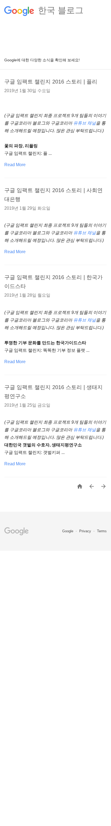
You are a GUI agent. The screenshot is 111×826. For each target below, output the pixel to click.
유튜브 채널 (84, 123)
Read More (15, 164)
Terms (102, 531)
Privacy (85, 531)
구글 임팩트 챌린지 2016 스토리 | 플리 (50, 82)
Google (68, 531)
